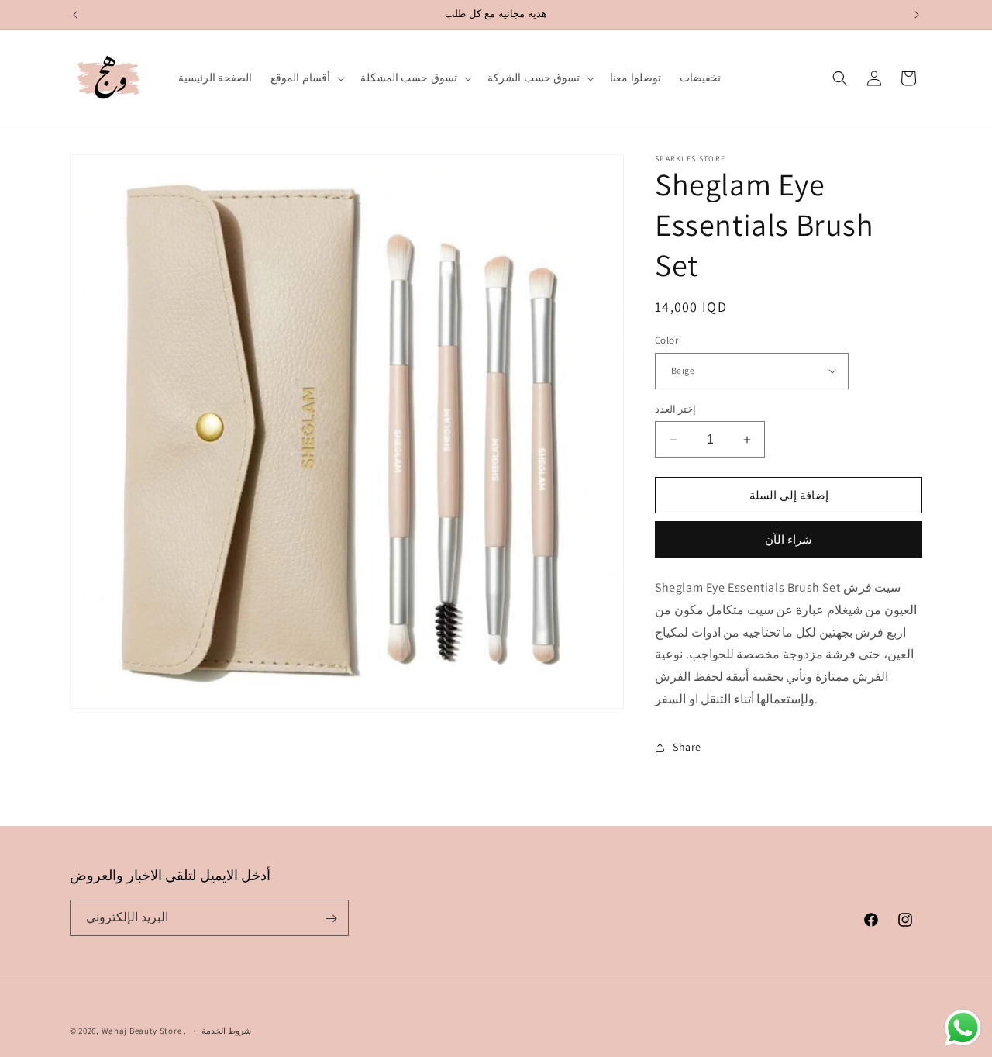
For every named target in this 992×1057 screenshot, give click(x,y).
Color (666, 340)
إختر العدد (675, 409)
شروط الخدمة (226, 1029)
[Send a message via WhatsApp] (963, 1028)
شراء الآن (788, 539)
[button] (306, 77)
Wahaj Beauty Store (142, 1030)
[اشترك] (331, 918)
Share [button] (687, 747)
